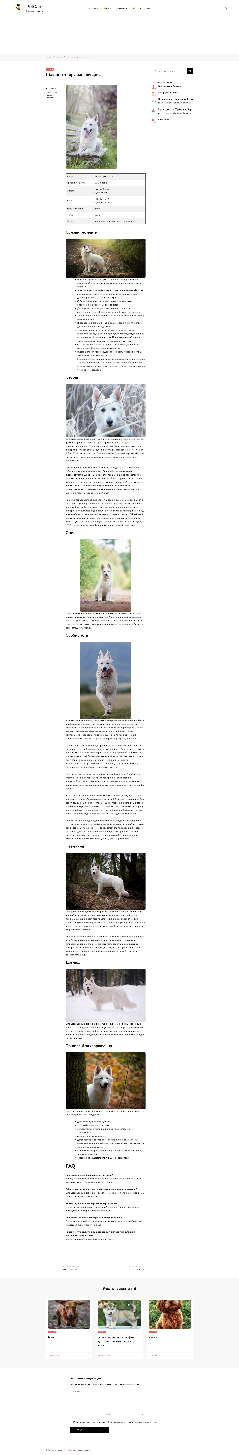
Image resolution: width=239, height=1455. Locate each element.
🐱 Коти (107, 8)
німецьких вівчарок (131, 438)
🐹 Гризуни (122, 8)
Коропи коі (164, 119)
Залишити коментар (54, 96)
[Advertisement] (119, 33)
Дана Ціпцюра (52, 88)
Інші (149, 8)
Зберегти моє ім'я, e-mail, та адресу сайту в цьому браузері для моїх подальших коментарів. (115, 1422)
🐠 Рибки (137, 8)
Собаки (50, 69)
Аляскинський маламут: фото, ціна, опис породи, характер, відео (116, 1341)
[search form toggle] (226, 8)
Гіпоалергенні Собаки (169, 85)
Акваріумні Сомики (168, 92)
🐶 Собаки (93, 8)
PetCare (34, 6)
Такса (51, 1337)
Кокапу (153, 1337)
